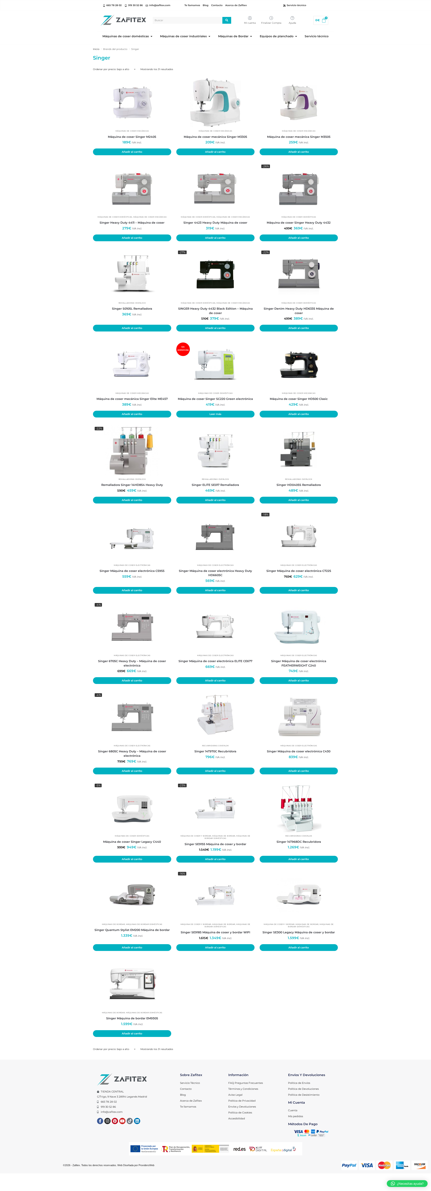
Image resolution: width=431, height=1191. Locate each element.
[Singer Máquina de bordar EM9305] (132, 984)
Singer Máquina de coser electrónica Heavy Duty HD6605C (215, 573)
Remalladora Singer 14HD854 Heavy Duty (132, 485)
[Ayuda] (292, 18)
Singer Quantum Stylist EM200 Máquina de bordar (132, 930)
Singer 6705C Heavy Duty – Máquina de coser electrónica (132, 663)
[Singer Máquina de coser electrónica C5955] (132, 536)
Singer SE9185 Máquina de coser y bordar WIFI (215, 932)
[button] (407, 1183)
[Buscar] (226, 20)
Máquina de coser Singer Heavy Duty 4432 (299, 222)
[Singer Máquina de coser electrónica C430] (299, 717)
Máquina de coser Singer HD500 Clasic (299, 399)
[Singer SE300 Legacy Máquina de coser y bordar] (299, 895)
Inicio (96, 49)
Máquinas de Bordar (233, 36)
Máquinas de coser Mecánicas (132, 131)
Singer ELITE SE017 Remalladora (215, 485)
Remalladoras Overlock (132, 303)
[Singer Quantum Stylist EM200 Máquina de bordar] (132, 895)
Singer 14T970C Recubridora (215, 751)
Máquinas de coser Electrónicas (132, 565)
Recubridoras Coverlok (215, 746)
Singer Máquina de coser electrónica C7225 (298, 571)
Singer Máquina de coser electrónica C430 (298, 751)
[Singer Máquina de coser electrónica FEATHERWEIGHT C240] (299, 626)
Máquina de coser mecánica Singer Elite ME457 (132, 399)
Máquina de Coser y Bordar (196, 836)
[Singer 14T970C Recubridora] (215, 717)
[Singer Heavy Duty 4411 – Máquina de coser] (132, 188)
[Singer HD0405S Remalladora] (299, 450)
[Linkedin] (137, 1121)
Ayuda (292, 22)
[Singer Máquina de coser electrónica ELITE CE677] (215, 626)
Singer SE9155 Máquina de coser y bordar (215, 844)
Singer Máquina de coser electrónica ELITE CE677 (215, 661)
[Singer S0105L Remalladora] (132, 274)
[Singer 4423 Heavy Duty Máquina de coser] (215, 188)
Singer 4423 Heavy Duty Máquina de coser (215, 222)
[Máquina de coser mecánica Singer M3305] (215, 102)
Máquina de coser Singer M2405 (132, 136)
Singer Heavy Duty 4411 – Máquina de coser (132, 222)
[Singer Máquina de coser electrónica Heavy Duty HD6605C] (215, 536)
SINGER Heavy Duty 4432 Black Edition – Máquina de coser (215, 311)
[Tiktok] (130, 1121)
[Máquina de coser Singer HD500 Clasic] (299, 364)
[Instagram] (107, 1121)
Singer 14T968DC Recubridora (299, 841)
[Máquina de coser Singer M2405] (132, 102)
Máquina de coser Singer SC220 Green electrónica (215, 399)
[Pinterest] (115, 1121)
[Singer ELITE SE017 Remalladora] (215, 450)
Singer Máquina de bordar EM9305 (132, 1018)
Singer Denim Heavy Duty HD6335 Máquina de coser (299, 311)
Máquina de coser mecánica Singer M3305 (215, 136)
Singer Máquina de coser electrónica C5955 (132, 571)
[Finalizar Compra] (271, 18)
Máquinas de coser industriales (183, 36)
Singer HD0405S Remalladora (299, 485)
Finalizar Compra (271, 22)
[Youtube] (122, 1121)
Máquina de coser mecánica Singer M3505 (298, 136)
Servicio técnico (317, 36)
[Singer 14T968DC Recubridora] (299, 807)
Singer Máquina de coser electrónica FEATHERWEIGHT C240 (298, 663)
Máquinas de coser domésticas (125, 36)
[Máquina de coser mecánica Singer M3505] (299, 102)
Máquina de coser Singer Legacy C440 (132, 841)
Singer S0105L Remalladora (132, 308)
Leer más (215, 414)
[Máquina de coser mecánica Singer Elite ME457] (132, 364)
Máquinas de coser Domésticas (115, 217)
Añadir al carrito (132, 151)
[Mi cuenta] (250, 18)
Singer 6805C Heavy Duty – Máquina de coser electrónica (132, 753)
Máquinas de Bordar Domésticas (144, 924)
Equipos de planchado (276, 36)
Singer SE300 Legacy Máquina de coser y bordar (298, 932)
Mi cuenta (250, 22)
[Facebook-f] (100, 1121)
